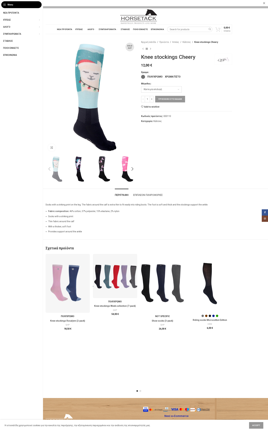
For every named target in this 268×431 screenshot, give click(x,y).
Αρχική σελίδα (148, 42)
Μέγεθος (146, 83)
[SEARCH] (209, 29)
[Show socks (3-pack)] (162, 283)
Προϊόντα (164, 42)
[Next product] (150, 49)
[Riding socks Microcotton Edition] (210, 283)
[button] (49, 169)
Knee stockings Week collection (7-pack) (115, 306)
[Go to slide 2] (140, 391)
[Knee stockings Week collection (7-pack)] (115, 276)
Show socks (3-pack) (162, 321)
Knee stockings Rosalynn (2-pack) (67, 321)
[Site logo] (138, 16)
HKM (210, 324)
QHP (68, 325)
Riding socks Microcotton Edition (210, 320)
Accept (256, 425)
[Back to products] (147, 49)
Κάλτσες (187, 42)
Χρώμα (144, 72)
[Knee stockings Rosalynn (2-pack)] (68, 283)
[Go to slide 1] (137, 391)
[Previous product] (143, 49)
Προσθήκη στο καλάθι (170, 99)
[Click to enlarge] (52, 147)
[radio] (143, 77)
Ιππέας (175, 42)
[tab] (121, 193)
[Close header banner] (264, 3)
